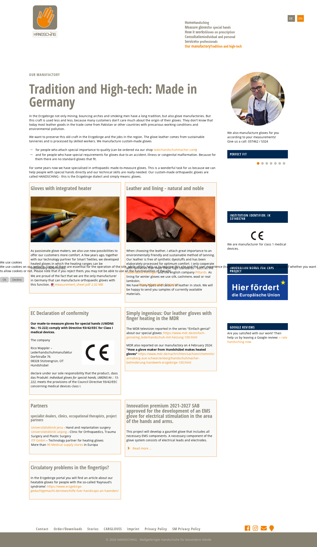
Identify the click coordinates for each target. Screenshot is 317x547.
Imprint (173, 284)
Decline (17, 280)
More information (151, 284)
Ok (4, 280)
